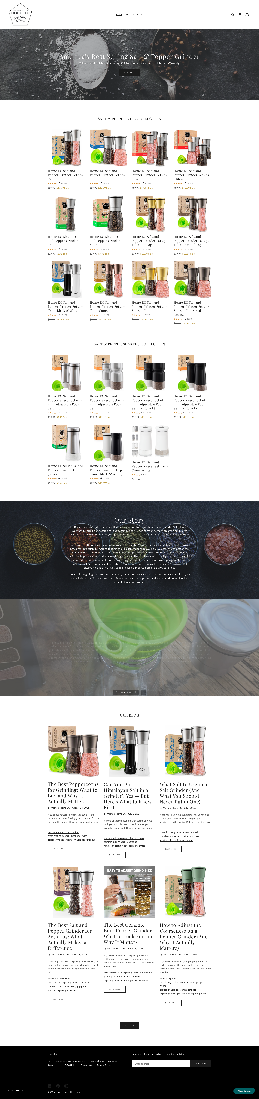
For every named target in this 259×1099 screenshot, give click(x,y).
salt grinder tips (137, 845)
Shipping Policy (54, 1065)
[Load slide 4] (130, 693)
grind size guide (168, 978)
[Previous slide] (116, 692)
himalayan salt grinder (115, 845)
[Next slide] (135, 692)
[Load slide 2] (125, 693)
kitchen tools (133, 976)
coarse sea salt (191, 832)
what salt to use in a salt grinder (176, 839)
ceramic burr (147, 972)
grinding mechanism (114, 976)
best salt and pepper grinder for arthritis (69, 982)
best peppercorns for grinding (63, 831)
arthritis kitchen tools (59, 978)
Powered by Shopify (72, 1092)
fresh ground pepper (58, 835)
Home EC (59, 1092)
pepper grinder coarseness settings (178, 989)
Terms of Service (104, 1065)
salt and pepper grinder (194, 993)
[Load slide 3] (127, 693)
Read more (59, 849)
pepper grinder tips (170, 993)
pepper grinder (79, 835)
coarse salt (132, 841)
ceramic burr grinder (114, 841)
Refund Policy (70, 1065)
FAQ (49, 1061)
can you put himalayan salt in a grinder (124, 837)
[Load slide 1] (122, 693)
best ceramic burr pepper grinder (121, 972)
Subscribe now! (15, 1090)
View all (129, 1026)
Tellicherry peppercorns (60, 839)
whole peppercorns (84, 839)
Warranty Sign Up (96, 1061)
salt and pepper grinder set (62, 990)
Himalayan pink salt (170, 836)
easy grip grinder (80, 986)
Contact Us (112, 1061)
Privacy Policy (87, 1065)
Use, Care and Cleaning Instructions (70, 1061)
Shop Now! (129, 73)
